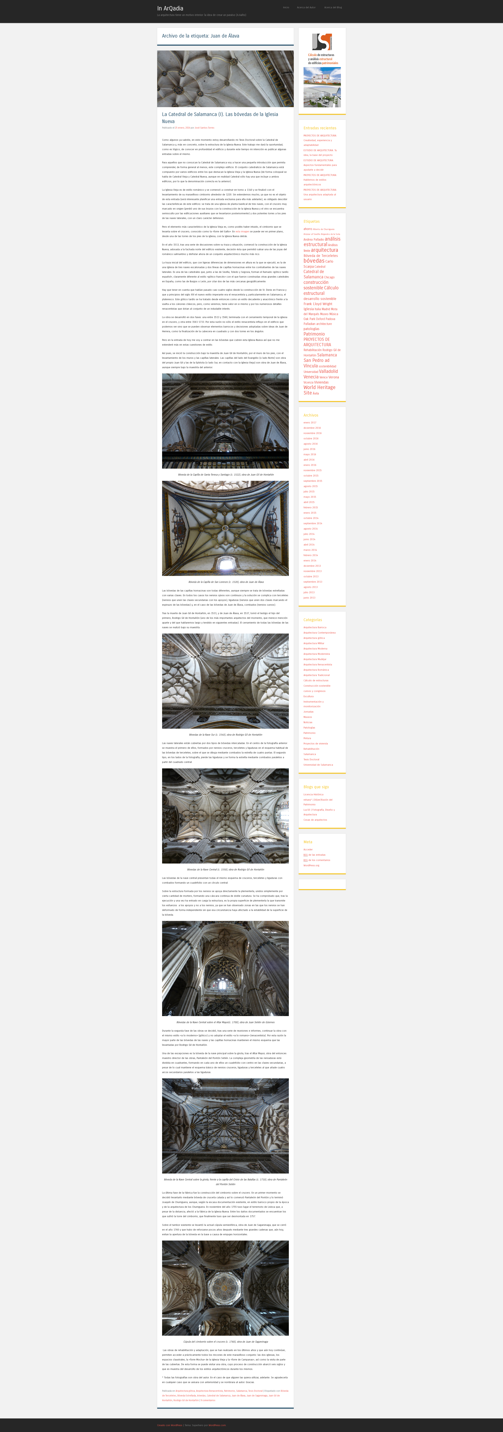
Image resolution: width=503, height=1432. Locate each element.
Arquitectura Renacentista (209, 1391)
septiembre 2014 (313, 523)
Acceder (308, 849)
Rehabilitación (313, 350)
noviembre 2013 (313, 571)
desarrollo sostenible (320, 299)
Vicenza (308, 382)
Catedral (320, 267)
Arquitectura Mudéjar (315, 659)
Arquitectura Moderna (315, 648)
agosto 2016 (311, 443)
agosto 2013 (311, 587)
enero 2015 (310, 512)
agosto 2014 (311, 528)
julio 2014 (309, 534)
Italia (318, 309)
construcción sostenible (316, 285)
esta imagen (243, 231)
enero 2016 (310, 465)
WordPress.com (217, 1425)
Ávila (316, 393)
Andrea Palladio (314, 239)
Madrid (326, 309)
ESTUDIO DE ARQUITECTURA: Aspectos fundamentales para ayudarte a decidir (320, 165)
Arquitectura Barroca (315, 627)
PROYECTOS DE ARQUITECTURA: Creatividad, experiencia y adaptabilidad (320, 140)
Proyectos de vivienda (316, 743)
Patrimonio (229, 1391)
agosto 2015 (311, 486)
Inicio (286, 7)
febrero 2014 (311, 555)
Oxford (320, 319)
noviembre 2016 (313, 433)
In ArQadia (170, 8)
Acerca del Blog (333, 7)
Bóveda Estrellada (186, 1395)
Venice (323, 377)
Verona (334, 377)
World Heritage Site (320, 390)
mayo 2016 (310, 454)
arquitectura (324, 250)
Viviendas (321, 382)
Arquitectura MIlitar (314, 643)
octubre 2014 (311, 518)
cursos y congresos (315, 691)
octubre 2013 (311, 576)
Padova (330, 319)
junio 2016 (309, 449)
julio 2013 (309, 592)
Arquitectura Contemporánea (320, 632)
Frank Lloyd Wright (318, 304)
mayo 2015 (310, 496)
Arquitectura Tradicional (317, 675)
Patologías (309, 727)
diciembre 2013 (312, 565)
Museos (308, 717)
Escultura (309, 696)
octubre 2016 (311, 438)
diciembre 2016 (312, 427)
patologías (311, 329)
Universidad (311, 372)
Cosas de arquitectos (315, 819)
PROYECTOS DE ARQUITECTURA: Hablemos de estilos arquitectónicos (320, 180)
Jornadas (309, 711)
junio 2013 (309, 597)
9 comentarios (208, 1400)
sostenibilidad (327, 366)
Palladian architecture (318, 324)
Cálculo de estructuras (316, 680)
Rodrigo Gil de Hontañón (186, 1400)
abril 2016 (309, 459)
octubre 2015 (311, 475)
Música (333, 314)
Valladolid (328, 371)
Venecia (311, 377)
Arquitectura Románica (316, 669)
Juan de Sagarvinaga (257, 1395)
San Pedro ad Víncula (317, 363)
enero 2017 (310, 422)
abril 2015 (309, 502)
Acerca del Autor (306, 7)
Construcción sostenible (317, 685)
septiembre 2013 (313, 581)
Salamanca (241, 1391)
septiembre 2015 (313, 480)
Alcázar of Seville (312, 234)
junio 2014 (309, 539)
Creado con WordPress (169, 1425)
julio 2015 (309, 491)
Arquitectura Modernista (317, 653)
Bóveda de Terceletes (321, 256)
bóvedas (201, 1395)
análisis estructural (322, 241)
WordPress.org (311, 865)
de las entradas (315, 854)
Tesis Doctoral (255, 1391)
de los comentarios (317, 860)
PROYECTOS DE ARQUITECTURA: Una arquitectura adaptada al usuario (320, 194)
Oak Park (309, 319)
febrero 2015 (311, 507)
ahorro (308, 229)
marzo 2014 (310, 549)
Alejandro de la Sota (330, 234)
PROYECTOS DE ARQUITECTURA (317, 342)
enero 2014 (310, 560)
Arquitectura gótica (185, 1391)
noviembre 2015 (313, 470)
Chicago (329, 277)
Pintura (307, 738)
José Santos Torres (204, 127)
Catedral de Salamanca (218, 1395)
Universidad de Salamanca (318, 764)
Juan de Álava (238, 1395)
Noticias (308, 722)
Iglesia (309, 309)
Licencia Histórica (313, 794)
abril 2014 (309, 544)
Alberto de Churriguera (323, 229)
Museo (324, 314)
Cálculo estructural (321, 290)
